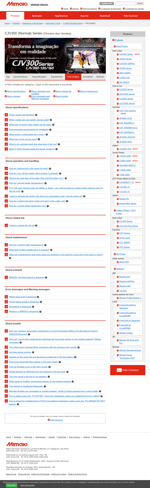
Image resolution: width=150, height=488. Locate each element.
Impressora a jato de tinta (33, 23)
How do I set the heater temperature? (26, 183)
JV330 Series (125, 68)
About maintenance (89, 91)
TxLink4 (123, 290)
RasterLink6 (125, 286)
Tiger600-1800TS (127, 165)
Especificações (39, 77)
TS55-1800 (124, 175)
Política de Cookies (59, 474)
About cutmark (13, 96)
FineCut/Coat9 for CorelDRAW (127, 314)
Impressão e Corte (53, 23)
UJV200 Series (129, 54)
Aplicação (37, 16)
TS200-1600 (128, 161)
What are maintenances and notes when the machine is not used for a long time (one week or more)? (56, 254)
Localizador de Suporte (134, 9)
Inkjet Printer (122, 46)
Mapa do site (11, 474)
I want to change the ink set (22, 225)
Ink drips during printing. (20, 352)
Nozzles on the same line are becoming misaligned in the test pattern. (41, 357)
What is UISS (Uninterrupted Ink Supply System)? (32, 149)
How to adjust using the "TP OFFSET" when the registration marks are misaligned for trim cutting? (54, 396)
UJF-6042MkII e (126, 123)
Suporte (84, 16)
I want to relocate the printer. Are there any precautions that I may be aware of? (46, 196)
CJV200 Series (126, 89)
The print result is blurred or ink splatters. (28, 376)
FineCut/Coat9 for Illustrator (127, 306)
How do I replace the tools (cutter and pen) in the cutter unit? (37, 201)
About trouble (62, 96)
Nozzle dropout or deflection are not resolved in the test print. (37, 371)
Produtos (15, 16)
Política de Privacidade (40, 474)
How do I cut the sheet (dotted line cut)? (27, 206)
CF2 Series (124, 247)
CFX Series (124, 233)
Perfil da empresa (90, 9)
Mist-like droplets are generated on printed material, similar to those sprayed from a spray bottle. (53, 391)
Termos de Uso (24, 474)
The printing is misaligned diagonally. (26, 386)
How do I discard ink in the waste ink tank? (28, 168)
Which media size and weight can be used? (29, 120)
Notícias (75, 9)
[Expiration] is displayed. (20, 306)
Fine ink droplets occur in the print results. (28, 367)
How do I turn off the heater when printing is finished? (34, 173)
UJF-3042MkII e (126, 132)
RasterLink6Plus (126, 281)
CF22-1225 (124, 238)
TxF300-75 (124, 187)
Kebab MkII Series (127, 203)
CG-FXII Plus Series (128, 226)
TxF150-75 (124, 191)
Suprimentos (61, 16)
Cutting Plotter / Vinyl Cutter (125, 212)
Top (7, 77)
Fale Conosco (131, 16)
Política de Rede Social (77, 474)
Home (66, 9)
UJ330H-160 (128, 149)
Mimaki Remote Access (130, 350)
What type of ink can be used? (23, 139)
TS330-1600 (125, 170)
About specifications (16, 91)
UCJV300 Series (127, 103)
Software (120, 269)
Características (20, 77)
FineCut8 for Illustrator (129, 320)
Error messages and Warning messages (40, 97)
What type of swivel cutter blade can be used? (30, 124)
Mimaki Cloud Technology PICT (127, 356)
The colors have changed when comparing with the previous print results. (43, 347)
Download (105, 16)
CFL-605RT (124, 242)
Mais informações (28, 485)
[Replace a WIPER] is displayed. (24, 311)
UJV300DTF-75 (129, 182)
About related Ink (63, 91)
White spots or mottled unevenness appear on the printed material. (40, 381)
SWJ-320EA (125, 73)
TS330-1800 (128, 156)
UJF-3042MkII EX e (128, 127)
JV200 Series (125, 59)
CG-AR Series (125, 221)
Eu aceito (11, 485)
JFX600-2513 (125, 118)
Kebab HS (124, 199)
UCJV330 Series (127, 94)
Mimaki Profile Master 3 (130, 298)
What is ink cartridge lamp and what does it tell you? (33, 144)
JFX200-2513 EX (127, 137)
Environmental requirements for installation (29, 129)
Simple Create (126, 333)
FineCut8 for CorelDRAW (125, 326)
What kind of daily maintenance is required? (29, 250)
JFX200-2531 (125, 142)
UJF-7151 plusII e (127, 112)
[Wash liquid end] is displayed (22, 297)
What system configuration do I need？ (27, 134)
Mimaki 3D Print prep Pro (129, 341)
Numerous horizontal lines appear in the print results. (33, 362)
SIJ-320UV (124, 82)
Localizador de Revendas (111, 9)
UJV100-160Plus (127, 63)
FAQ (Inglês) (73, 77)
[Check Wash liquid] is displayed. (24, 302)
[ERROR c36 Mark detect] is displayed (27, 277)
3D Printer (121, 254)
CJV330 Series (126, 99)
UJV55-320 (124, 77)
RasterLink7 (125, 276)
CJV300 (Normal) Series (73, 23)
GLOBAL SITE (107, 4)
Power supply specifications (22, 115)
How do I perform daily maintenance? (26, 245)
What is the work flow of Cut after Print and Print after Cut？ (36, 178)
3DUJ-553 (124, 262)
